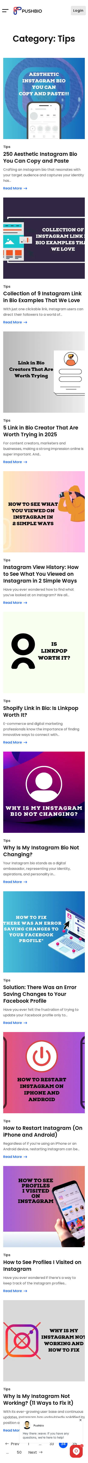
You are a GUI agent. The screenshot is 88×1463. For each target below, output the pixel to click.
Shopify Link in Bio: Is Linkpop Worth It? (40, 711)
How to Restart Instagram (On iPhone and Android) (42, 1131)
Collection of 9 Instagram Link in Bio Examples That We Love (42, 297)
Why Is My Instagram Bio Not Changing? (41, 851)
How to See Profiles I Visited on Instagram (42, 1265)
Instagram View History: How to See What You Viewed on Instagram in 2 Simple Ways (41, 574)
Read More (12, 188)
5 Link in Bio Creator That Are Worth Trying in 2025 (40, 431)
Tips (6, 146)
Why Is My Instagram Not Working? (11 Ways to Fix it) (38, 1399)
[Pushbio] (28, 11)
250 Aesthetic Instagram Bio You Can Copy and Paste (40, 157)
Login (78, 10)
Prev (15, 1443)
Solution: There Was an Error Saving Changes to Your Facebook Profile (39, 994)
